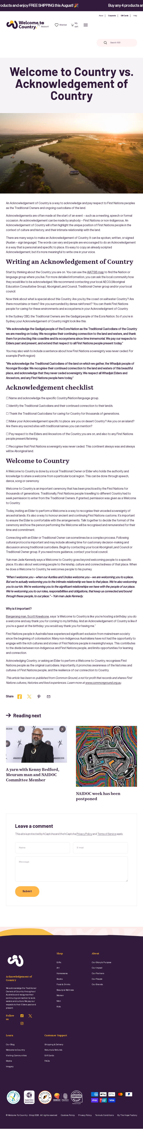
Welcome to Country (15, 1050)
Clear (126, 42)
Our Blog (10, 1045)
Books (60, 979)
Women (60, 995)
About (101, 16)
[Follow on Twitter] (30, 1016)
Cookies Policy (68, 1115)
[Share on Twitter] (29, 696)
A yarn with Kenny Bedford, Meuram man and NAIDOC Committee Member (32, 775)
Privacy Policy (84, 834)
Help (135, 16)
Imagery (10, 1067)
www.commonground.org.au (103, 682)
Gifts (59, 962)
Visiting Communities (16, 1056)
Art (58, 968)
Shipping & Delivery (54, 1045)
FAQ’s (47, 1061)
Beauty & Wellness (65, 990)
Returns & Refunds (53, 1050)
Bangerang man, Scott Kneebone (27, 616)
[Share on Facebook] (19, 696)
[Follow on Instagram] (21, 1023)
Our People (97, 979)
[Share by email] (48, 696)
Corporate (112, 16)
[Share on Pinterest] (39, 696)
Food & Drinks (63, 984)
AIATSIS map (95, 272)
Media (9, 1061)
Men (59, 1001)
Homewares (62, 973)
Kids (59, 1007)
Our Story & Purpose (101, 962)
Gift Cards (124, 16)
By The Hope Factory (127, 1115)
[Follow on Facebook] (21, 1016)
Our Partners (98, 973)
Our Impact (97, 968)
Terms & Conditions (104, 1115)
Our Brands (97, 984)
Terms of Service (106, 834)
